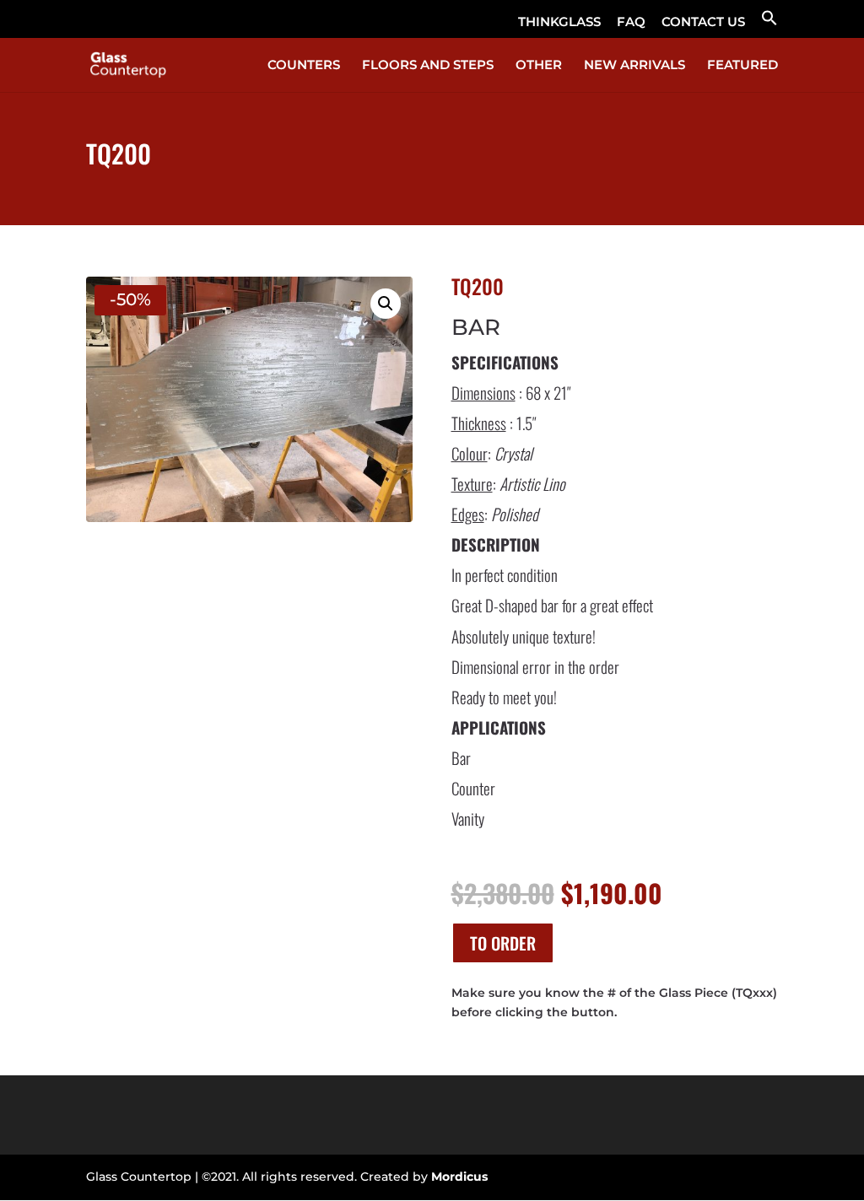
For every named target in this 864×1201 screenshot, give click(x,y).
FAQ (631, 22)
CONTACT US (703, 22)
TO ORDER (503, 943)
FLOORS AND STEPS (428, 66)
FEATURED (742, 66)
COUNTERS (303, 66)
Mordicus (459, 1176)
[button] (769, 23)
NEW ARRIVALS (634, 66)
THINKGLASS (559, 22)
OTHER (539, 66)
